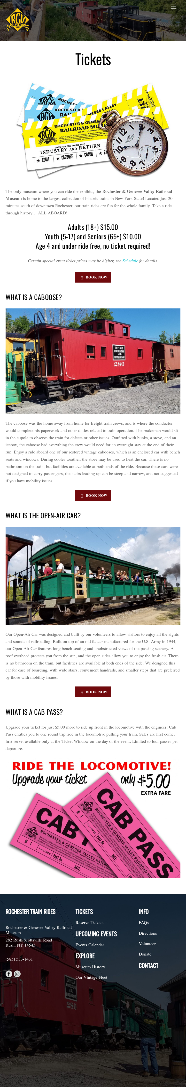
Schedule (130, 260)
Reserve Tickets (89, 922)
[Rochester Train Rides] (18, 29)
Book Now (96, 277)
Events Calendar (90, 945)
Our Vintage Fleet (91, 977)
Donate (145, 954)
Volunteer (147, 943)
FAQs (144, 922)
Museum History (90, 967)
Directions (148, 933)
